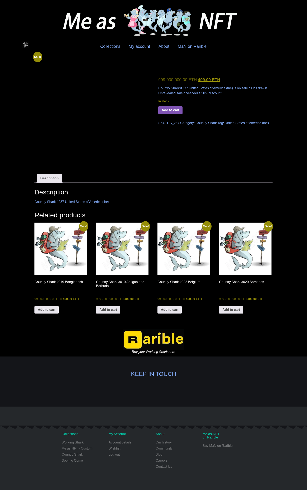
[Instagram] (132, 389)
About (164, 46)
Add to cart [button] (46, 309)
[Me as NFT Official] (118, 389)
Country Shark (206, 123)
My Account (117, 434)
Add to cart (170, 110)
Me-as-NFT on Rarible (211, 435)
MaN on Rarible (192, 46)
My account (139, 46)
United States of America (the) (247, 123)
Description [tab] (49, 178)
